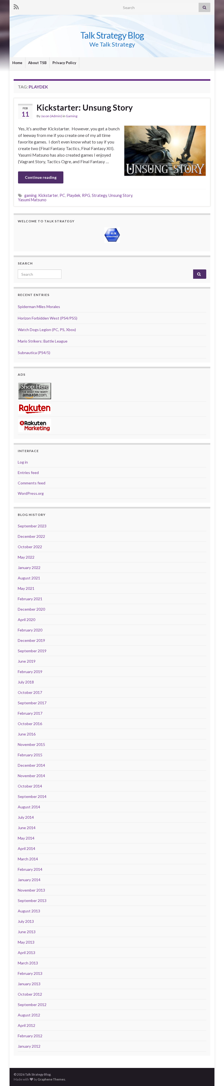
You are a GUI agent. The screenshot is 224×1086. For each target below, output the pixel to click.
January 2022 (29, 567)
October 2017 (30, 692)
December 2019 (31, 640)
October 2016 (30, 723)
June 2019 (27, 661)
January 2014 (29, 879)
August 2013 (29, 911)
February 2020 (30, 630)
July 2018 (26, 682)
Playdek (73, 195)
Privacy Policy (64, 63)
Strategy (99, 195)
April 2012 (26, 1025)
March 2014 (28, 859)
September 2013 (32, 900)
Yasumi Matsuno (32, 199)
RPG (86, 195)
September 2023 (32, 526)
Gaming (71, 116)
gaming (30, 195)
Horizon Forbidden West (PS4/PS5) (47, 318)
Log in (23, 462)
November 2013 (31, 890)
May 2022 (26, 557)
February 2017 (30, 713)
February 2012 (30, 1035)
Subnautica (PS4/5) (34, 352)
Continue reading (41, 177)
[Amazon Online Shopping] (35, 390)
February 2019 (30, 671)
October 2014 (30, 786)
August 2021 (29, 578)
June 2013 (27, 931)
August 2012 (29, 1015)
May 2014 (26, 838)
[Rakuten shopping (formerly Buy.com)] (35, 408)
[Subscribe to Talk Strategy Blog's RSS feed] (16, 6)
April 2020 (26, 619)
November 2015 (31, 744)
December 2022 (31, 536)
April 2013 (26, 952)
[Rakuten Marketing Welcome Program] (35, 425)
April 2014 (26, 848)
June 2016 (27, 734)
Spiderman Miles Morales (39, 306)
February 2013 (30, 973)
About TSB (37, 63)
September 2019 (32, 650)
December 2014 (31, 765)
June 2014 (27, 827)
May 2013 (26, 942)
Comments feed (31, 483)
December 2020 (31, 609)
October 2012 (30, 994)
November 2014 (31, 775)
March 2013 (28, 963)
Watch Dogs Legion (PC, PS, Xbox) (47, 329)
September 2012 (32, 1004)
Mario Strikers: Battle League (42, 341)
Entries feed (28, 472)
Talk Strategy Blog (112, 35)
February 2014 (30, 869)
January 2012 (29, 1046)
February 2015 (30, 754)
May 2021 (26, 588)
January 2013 (29, 983)
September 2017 (32, 702)
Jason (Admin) (51, 116)
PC (62, 195)
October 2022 (30, 546)
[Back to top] (212, 1074)
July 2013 (26, 921)
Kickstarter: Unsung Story (85, 107)
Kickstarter (48, 195)
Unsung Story (120, 195)
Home (17, 63)
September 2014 (32, 796)
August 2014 (29, 807)
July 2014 (26, 817)
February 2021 (30, 598)
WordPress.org (31, 493)
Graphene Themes (51, 1079)
